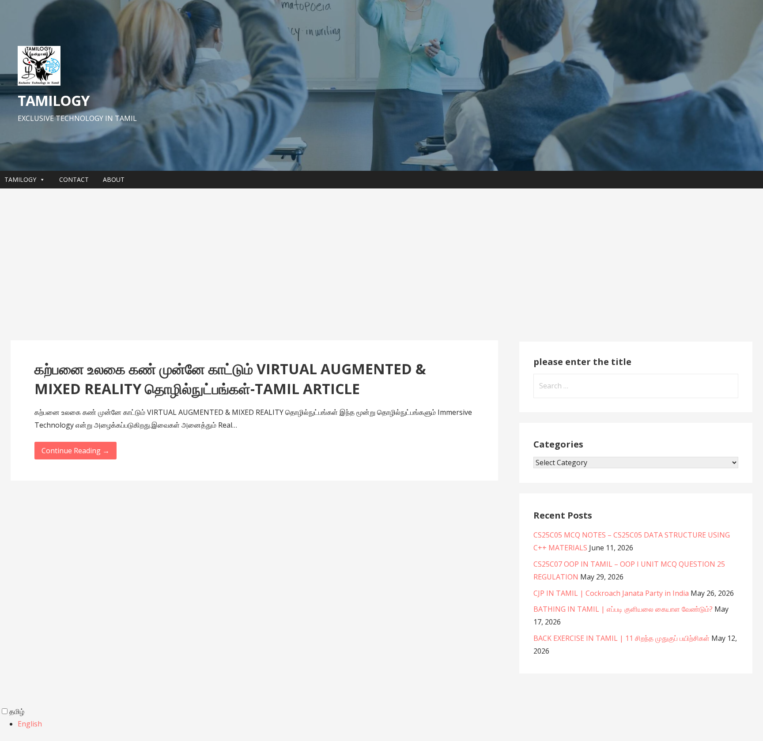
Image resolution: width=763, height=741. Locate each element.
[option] (390, 724)
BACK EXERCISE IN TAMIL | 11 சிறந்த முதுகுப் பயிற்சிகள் (621, 638)
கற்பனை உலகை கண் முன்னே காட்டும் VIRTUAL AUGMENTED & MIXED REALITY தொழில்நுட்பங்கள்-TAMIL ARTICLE (230, 378)
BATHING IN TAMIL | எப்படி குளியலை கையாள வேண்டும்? (623, 609)
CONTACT (74, 179)
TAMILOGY (53, 100)
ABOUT (114, 179)
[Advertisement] (381, 264)
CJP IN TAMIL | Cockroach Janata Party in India (611, 593)
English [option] (30, 724)
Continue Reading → (76, 450)
